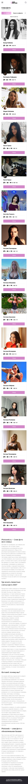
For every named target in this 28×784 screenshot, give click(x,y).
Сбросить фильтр (14, 16)
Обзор (14, 49)
